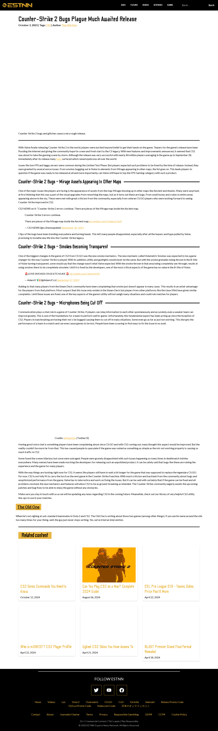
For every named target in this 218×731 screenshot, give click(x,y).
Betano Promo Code (172, 701)
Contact (35, 714)
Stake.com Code (106, 705)
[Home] (17, 5)
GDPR (148, 714)
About (50, 714)
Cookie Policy (179, 714)
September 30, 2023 (72, 227)
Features (134, 5)
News (123, 5)
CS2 (48, 25)
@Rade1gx (70, 437)
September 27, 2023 (68, 280)
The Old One (69, 25)
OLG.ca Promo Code (79, 705)
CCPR (161, 714)
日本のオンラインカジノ (136, 705)
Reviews (146, 5)
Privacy (103, 714)
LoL (64, 701)
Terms (89, 714)
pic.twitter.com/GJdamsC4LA (105, 221)
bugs (59, 158)
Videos (51, 701)
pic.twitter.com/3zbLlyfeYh (85, 273)
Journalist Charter (70, 714)
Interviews (158, 5)
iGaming (170, 5)
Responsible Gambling (126, 714)
